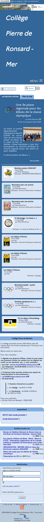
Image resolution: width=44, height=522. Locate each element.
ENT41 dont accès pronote (14, 415)
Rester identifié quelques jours (13, 492)
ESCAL (23, 520)
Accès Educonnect (10, 419)
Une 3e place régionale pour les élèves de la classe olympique (28, 110)
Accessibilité (5, 1)
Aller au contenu (16, 1)
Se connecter (9, 89)
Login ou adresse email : (11, 470)
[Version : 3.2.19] (26, 519)
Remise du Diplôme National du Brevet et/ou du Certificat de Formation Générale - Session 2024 (22, 433)
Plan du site (9, 504)
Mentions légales (22, 504)
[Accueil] (22, 9)
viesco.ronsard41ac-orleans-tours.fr (24, 365)
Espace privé (34, 504)
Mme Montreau (33, 119)
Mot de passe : (8, 476)
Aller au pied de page (18, 3)
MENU (34, 81)
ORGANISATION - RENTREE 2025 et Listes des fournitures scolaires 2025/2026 (21, 448)
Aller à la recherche (31, 1)
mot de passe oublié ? (11, 486)
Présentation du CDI (11, 456)
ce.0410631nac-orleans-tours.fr (14, 377)
